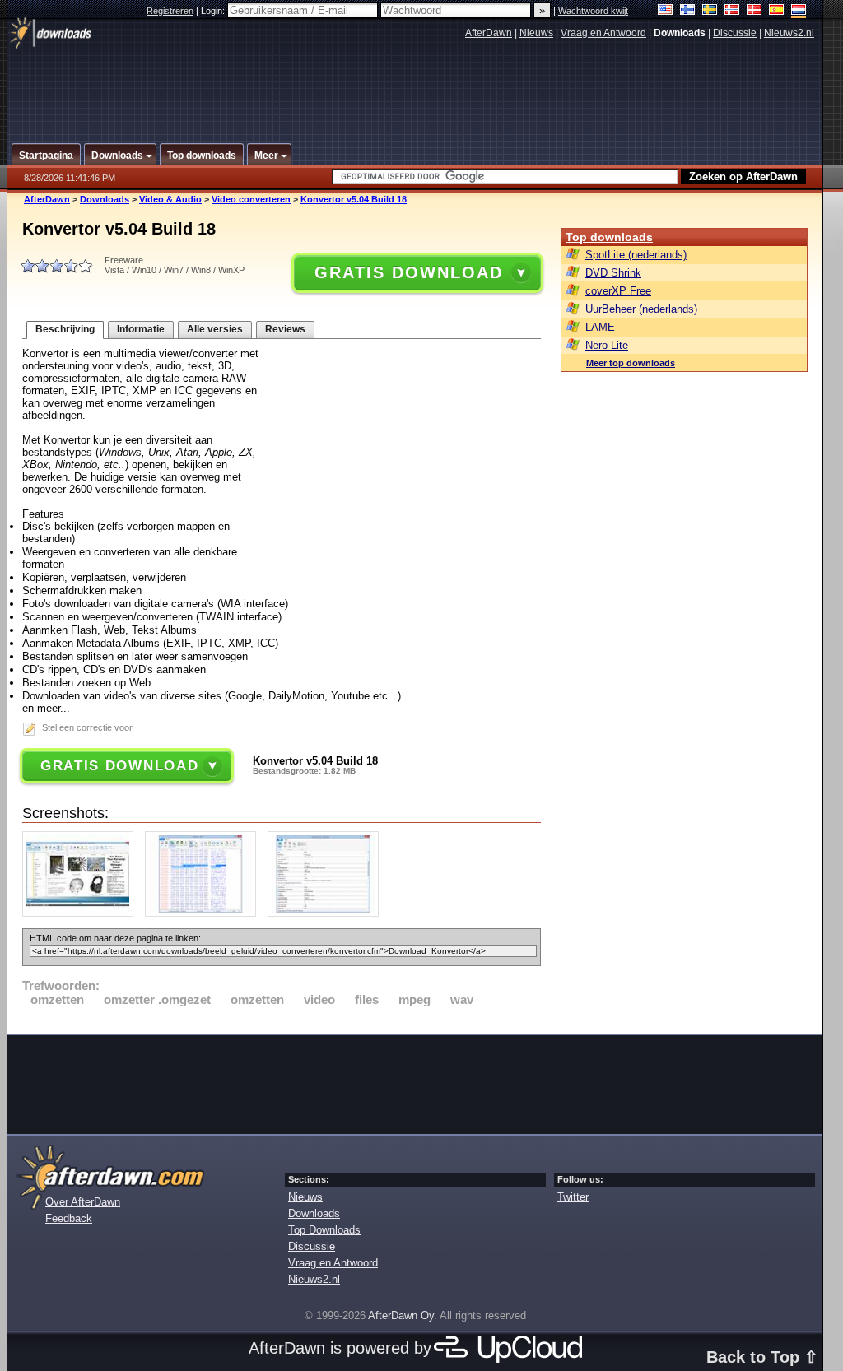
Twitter (573, 1197)
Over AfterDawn (82, 1202)
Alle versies (215, 329)
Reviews (285, 329)
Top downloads (609, 237)
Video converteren (251, 199)
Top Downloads (324, 1230)
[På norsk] (732, 11)
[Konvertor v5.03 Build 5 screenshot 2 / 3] (204, 913)
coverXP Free (618, 291)
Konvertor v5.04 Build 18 (353, 199)
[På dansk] (754, 11)
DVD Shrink (613, 273)
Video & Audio (170, 199)
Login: (214, 11)
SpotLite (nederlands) (636, 255)
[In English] (665, 11)
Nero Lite (606, 345)
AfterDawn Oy (401, 1315)
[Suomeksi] (688, 11)
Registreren (170, 11)
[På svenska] (710, 11)
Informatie (141, 329)
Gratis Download (408, 272)
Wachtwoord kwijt (593, 11)
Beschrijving (65, 329)
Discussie (735, 33)
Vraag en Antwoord (603, 33)
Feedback (68, 1218)
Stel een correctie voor (87, 727)
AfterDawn (488, 33)
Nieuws (536, 33)
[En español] (777, 11)
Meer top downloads (630, 363)
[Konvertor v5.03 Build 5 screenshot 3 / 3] (327, 913)
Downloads (104, 199)
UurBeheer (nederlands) (641, 309)
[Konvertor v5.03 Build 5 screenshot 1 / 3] (82, 913)
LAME (600, 327)
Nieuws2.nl (789, 33)
